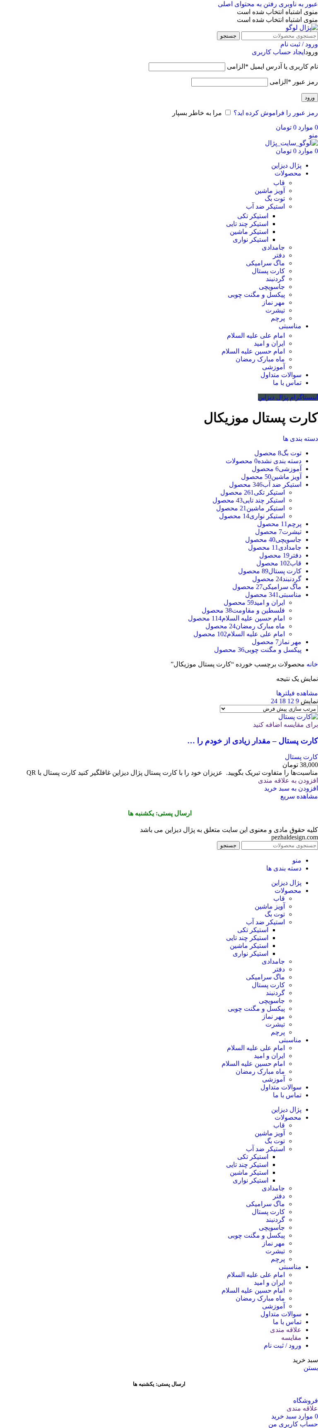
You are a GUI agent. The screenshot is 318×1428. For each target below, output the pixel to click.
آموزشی (273, 366)
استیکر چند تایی (247, 223)
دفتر (279, 255)
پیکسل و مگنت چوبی (256, 294)
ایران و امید (269, 343)
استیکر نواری (250, 239)
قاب (279, 182)
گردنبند (275, 278)
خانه (311, 664)
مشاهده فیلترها (297, 693)
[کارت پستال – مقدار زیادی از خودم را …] (298, 716)
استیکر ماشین (249, 231)
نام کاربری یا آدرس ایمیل (272, 66)
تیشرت (275, 310)
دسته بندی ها (300, 438)
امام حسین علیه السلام (253, 351)
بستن (311, 1367)
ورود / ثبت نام (282, 1345)
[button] (291, 788)
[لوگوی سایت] (302, 27)
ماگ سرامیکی (265, 263)
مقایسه (291, 1337)
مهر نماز (273, 302)
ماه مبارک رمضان (260, 359)
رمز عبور (294, 81)
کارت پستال (268, 270)
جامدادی (273, 247)
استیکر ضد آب (265, 206)
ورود (310, 97)
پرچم (278, 318)
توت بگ (275, 198)
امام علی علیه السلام (256, 335)
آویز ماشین (270, 190)
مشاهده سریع (299, 796)
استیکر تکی (252, 215)
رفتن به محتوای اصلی (247, 3)
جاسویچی (272, 286)
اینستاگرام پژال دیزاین (288, 397)
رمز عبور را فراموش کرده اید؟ (276, 112)
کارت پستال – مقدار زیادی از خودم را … (252, 740)
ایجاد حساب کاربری (278, 51)
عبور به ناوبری (297, 3)
